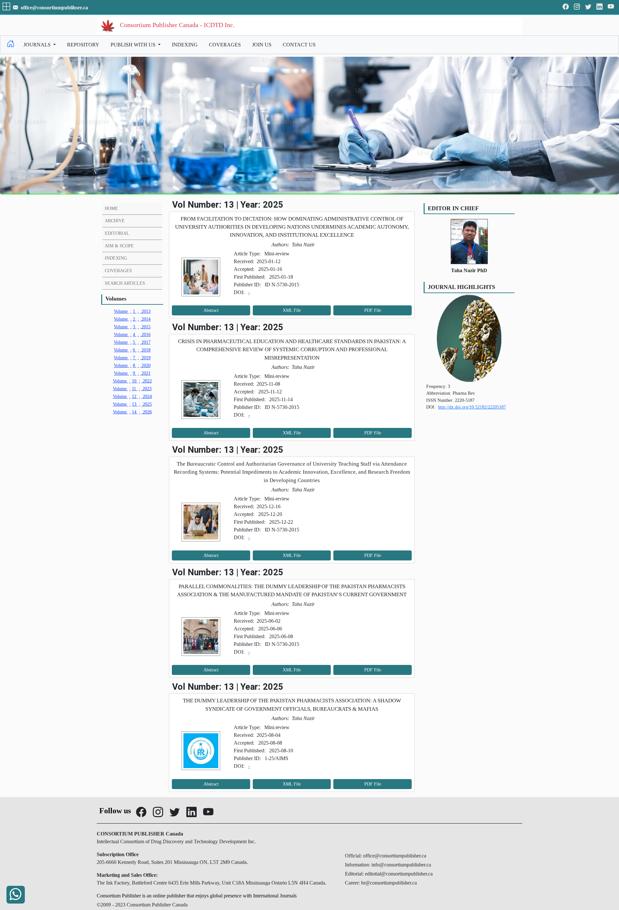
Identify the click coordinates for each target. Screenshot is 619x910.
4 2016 (132, 334)
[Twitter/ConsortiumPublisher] (588, 7)
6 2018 (132, 349)
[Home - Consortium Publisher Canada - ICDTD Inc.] (11, 44)
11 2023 (132, 388)
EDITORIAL (117, 233)
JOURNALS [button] (38, 44)
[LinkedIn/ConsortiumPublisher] (599, 7)
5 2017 (132, 342)
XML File (292, 310)
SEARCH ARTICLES (125, 283)
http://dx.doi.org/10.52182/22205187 (472, 407)
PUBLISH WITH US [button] (134, 44)
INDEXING (185, 44)
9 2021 (132, 373)
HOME (111, 208)
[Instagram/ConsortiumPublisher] (577, 7)
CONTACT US (299, 44)
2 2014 (132, 318)
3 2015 (132, 326)
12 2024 (132, 396)
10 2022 (132, 380)
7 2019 (132, 357)
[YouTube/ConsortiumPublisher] (610, 7)
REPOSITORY (83, 44)
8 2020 (132, 365)
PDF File (372, 310)
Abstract (211, 310)
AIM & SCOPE (119, 245)
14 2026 (132, 411)
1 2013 (132, 311)
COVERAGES (225, 44)
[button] (7, 7)
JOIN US (261, 44)
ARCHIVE (115, 220)
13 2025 (132, 404)
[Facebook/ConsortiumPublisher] (565, 7)
